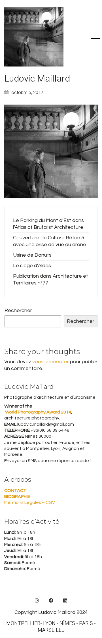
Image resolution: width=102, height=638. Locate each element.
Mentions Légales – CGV (29, 502)
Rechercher (18, 310)
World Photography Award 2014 (37, 412)
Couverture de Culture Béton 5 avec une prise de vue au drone (49, 241)
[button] (94, 37)
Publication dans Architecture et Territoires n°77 (50, 279)
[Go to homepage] (33, 36)
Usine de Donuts (32, 255)
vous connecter (50, 361)
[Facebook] (51, 600)
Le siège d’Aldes (32, 265)
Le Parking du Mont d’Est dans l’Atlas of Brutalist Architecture (48, 224)
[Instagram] (36, 600)
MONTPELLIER (23, 623)
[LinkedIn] (65, 600)
